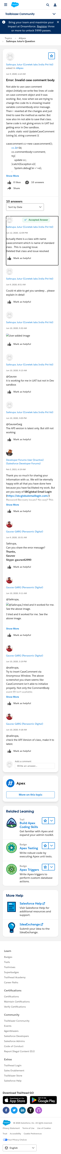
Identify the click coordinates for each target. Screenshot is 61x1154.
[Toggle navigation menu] (54, 14)
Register (42, 26)
